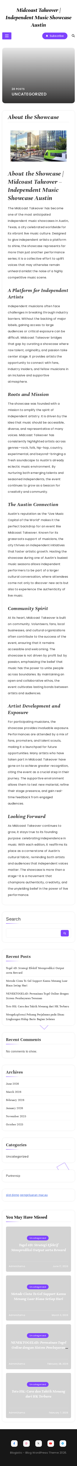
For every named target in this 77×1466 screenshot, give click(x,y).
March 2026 (13, 1092)
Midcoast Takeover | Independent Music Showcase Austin (38, 17)
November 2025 (16, 1116)
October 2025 (14, 1124)
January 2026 (14, 1108)
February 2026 (15, 1100)
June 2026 (12, 1083)
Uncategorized (17, 1156)
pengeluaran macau (34, 1195)
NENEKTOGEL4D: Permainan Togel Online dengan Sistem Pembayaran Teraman (38, 1347)
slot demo (12, 1195)
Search (13, 918)
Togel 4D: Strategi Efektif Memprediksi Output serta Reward (38, 1247)
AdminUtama (17, 1266)
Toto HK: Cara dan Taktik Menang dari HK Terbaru (37, 1006)
